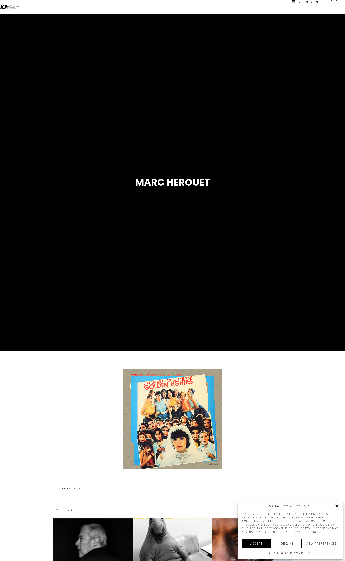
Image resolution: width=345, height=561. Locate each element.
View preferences (321, 543)
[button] (337, 506)
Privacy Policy (300, 553)
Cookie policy (278, 553)
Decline (287, 543)
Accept (256, 543)
